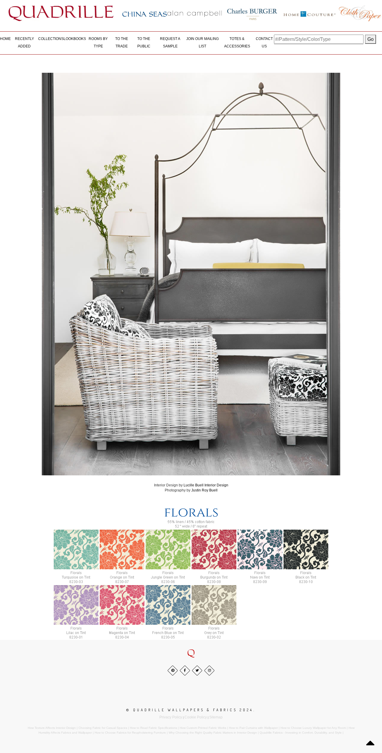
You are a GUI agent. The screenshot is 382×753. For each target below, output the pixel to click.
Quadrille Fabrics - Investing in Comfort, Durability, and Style (301, 732)
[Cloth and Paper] (360, 13)
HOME (5, 39)
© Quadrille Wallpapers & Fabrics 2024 (189, 710)
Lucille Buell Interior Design (206, 485)
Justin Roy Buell (204, 490)
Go (370, 39)
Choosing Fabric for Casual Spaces (102, 727)
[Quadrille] (61, 13)
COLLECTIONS (51, 39)
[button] (191, 653)
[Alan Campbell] (194, 13)
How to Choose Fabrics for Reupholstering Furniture (130, 732)
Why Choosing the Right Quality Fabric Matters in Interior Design (213, 732)
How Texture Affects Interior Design (52, 727)
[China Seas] (144, 14)
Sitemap (216, 717)
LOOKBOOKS (75, 39)
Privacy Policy (170, 717)
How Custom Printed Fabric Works (203, 727)
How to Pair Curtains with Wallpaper (253, 727)
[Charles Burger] (252, 13)
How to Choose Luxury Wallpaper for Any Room (313, 727)
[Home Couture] (310, 13)
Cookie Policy (195, 717)
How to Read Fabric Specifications (153, 727)
